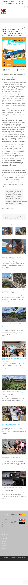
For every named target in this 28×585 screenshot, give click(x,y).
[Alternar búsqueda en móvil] (24, 7)
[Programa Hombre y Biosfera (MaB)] (14, 521)
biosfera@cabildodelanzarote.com (14, 3)
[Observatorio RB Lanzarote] (15, 515)
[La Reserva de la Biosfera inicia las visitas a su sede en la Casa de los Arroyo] (14, 478)
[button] (3, 231)
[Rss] (23, 520)
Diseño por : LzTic (18, 558)
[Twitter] (20, 523)
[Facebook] (20, 520)
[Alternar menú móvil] (27, 7)
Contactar (4, 538)
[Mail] (23, 523)
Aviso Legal (4, 545)
